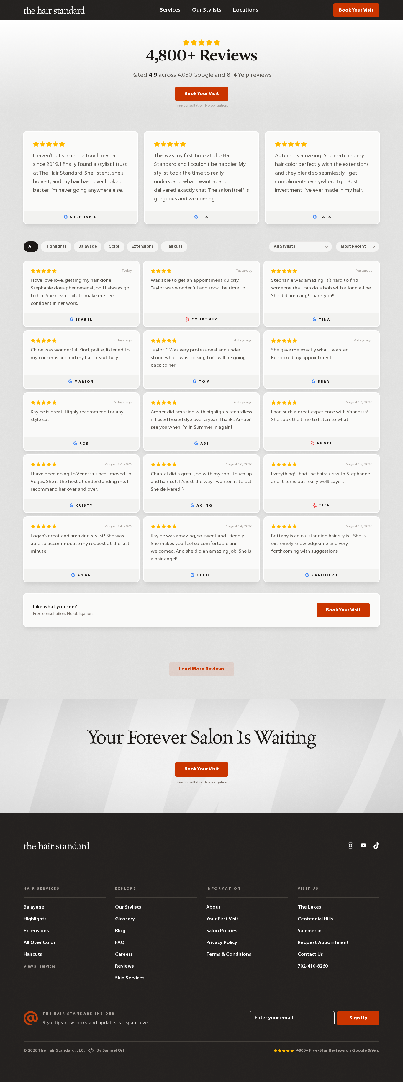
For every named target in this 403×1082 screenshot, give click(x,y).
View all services (40, 966)
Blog (120, 931)
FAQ (119, 942)
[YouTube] (363, 845)
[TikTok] (376, 845)
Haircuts (174, 246)
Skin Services (130, 978)
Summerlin (310, 931)
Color (114, 246)
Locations (245, 10)
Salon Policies (221, 931)
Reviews (124, 966)
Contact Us (310, 954)
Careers (124, 954)
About (213, 907)
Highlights (56, 246)
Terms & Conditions (228, 954)
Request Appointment (323, 942)
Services (170, 10)
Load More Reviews (202, 669)
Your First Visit (222, 919)
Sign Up (358, 1018)
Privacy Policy (221, 942)
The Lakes (309, 907)
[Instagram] (350, 845)
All (31, 246)
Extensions (143, 246)
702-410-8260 (313, 966)
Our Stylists (206, 10)
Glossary (125, 919)
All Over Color (39, 942)
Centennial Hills (315, 919)
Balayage (87, 246)
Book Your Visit (356, 10)
